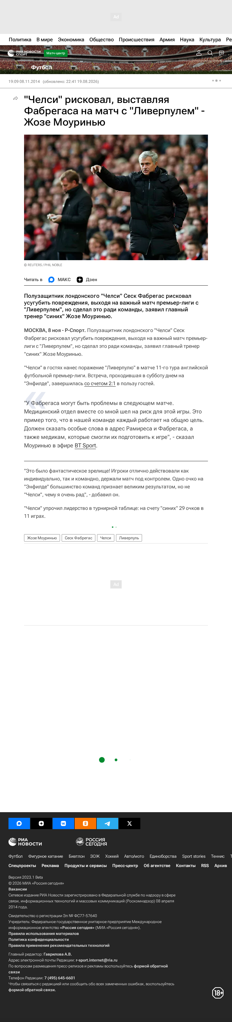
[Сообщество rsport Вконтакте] (63, 823)
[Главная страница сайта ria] (9, 53)
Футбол (15, 856)
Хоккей (112, 856)
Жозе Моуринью (42, 538)
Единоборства (163, 856)
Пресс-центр (125, 865)
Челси (105, 538)
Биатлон (77, 856)
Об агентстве (157, 865)
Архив (220, 865)
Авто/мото (134, 856)
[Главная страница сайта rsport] (37, 53)
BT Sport (85, 445)
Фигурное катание (45, 856)
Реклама (50, 865)
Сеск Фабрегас (78, 538)
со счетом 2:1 (100, 383)
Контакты (186, 865)
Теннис (218, 856)
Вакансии (17, 889)
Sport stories (193, 856)
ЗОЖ (95, 856)
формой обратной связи (31, 989)
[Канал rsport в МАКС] (19, 823)
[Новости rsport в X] (129, 823)
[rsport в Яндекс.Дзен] (41, 823)
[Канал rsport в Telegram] (107, 823)
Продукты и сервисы (86, 865)
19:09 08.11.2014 (24, 81)
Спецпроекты (22, 865)
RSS (205, 865)
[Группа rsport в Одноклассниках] (85, 823)
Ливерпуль (129, 538)
